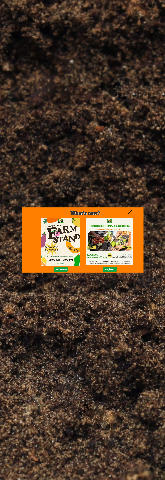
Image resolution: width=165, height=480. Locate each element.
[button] (130, 212)
